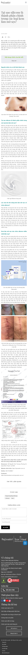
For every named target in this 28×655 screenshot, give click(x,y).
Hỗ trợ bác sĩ (14, 628)
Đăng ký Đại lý (14, 633)
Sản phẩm (4, 644)
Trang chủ (4, 642)
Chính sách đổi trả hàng (7, 621)
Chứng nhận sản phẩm (7, 617)
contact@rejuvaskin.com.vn (10, 576)
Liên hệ (3, 650)
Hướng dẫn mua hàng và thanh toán (11, 614)
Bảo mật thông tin (5, 652)
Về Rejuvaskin (5, 646)
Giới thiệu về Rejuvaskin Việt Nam (10, 611)
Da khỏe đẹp (4, 648)
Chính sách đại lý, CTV (7, 608)
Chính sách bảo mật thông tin (9, 624)
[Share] (5, 37)
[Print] (3, 37)
